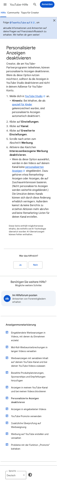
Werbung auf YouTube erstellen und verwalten (29, 436)
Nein (35, 265)
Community (13, 12)
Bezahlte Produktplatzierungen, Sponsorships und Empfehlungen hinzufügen (28, 376)
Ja (20, 265)
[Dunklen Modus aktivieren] (30, 475)
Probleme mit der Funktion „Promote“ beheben (30, 447)
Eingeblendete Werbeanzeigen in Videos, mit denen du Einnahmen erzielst (28, 336)
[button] (5, 4)
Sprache (12, 471)
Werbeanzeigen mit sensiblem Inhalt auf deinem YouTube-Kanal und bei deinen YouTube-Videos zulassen (29, 362)
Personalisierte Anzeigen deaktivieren (25, 400)
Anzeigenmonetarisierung (21, 324)
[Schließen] (54, 21)
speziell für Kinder (22, 104)
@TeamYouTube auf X (21, 22)
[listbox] (15, 475)
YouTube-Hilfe (19, 4)
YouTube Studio (34, 96)
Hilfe (3, 12)
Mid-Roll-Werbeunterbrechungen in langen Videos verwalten (29, 349)
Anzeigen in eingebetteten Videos (28, 409)
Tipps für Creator (30, 12)
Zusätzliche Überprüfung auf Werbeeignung (26, 425)
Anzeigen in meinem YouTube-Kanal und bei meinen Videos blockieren (29, 389)
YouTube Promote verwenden (26, 416)
